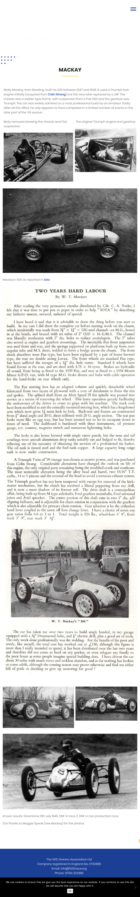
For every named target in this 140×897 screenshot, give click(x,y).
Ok (70, 891)
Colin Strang (57, 94)
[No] (135, 887)
